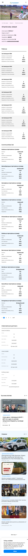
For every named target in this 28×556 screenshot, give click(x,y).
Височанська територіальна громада (11, 250)
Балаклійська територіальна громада (11, 283)
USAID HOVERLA (6, 330)
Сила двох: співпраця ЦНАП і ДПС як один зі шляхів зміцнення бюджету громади (13, 419)
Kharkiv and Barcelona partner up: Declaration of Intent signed (14, 522)
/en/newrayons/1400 (7, 66)
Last (14, 317)
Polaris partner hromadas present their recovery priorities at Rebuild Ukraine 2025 (14, 501)
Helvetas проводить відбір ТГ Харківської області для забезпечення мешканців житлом (13, 479)
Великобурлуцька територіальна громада (12, 166)
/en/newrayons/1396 (7, 79)
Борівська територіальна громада (10, 149)
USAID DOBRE (5, 351)
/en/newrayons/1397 (7, 92)
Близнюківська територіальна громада (12, 216)
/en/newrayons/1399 (7, 53)
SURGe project (5, 372)
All (24, 395)
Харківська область (6, 519)
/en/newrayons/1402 (7, 117)
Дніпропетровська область (7, 453)
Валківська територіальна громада (11, 267)
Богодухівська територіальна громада (11, 300)
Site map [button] (13, 534)
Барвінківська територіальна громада (11, 199)
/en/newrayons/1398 (7, 130)
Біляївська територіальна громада (10, 233)
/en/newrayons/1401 (7, 105)
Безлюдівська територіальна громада (11, 183)
